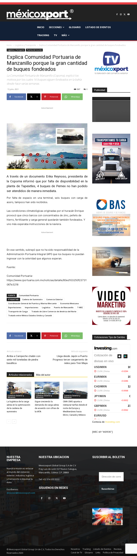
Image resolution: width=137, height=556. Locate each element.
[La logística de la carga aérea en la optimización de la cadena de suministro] (19, 390)
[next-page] (14, 421)
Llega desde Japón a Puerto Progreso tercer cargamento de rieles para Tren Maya (70, 360)
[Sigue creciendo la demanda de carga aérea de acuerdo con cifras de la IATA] (47, 390)
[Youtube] (128, 15)
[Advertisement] (47, 115)
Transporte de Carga (18, 311)
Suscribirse (107, 488)
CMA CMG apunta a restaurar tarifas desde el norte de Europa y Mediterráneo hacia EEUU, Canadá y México (75, 408)
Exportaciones (14, 307)
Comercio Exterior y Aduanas (16, 396)
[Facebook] (117, 15)
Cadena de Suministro (32, 299)
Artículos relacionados (20, 375)
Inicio (9, 45)
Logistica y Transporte (25, 45)
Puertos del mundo (34, 50)
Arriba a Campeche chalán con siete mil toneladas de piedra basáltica (23, 360)
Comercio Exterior (54, 299)
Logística (46, 307)
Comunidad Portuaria (29, 295)
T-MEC (80, 307)
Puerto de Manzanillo (64, 307)
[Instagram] (121, 15)
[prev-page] (9, 421)
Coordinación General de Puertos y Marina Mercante (32, 303)
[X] (124, 15)
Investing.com (112, 421)
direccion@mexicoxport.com (21, 492)
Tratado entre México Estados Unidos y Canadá (30, 315)
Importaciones (31, 307)
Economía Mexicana (69, 303)
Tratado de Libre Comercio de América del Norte (53, 311)
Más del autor (43, 375)
